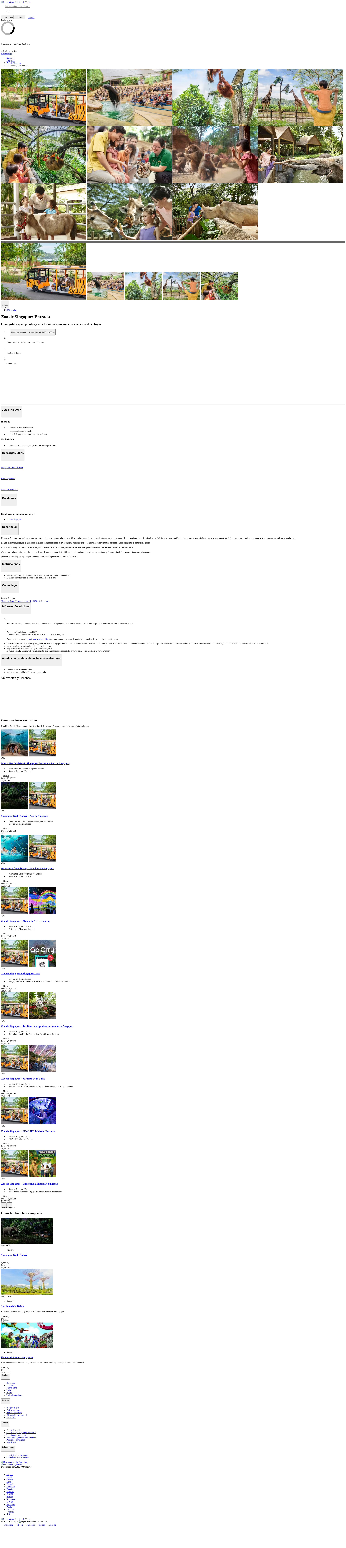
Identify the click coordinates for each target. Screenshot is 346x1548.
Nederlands (11, 1499)
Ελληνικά (10, 1487)
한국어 (9, 1494)
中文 (8, 1514)
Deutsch (10, 1484)
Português (10, 1504)
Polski (9, 1507)
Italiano (9, 1497)
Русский (10, 1509)
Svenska (10, 1512)
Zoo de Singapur (13, 519)
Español (9, 1489)
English (9, 1474)
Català (9, 1477)
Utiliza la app (6, 53)
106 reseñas (12, 310)
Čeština (9, 1479)
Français (10, 1491)
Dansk (9, 1482)
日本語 (9, 1502)
